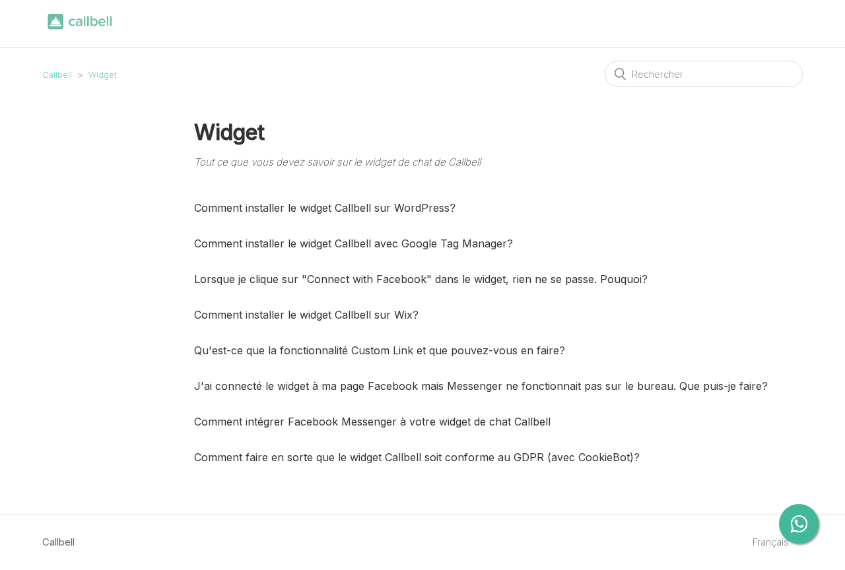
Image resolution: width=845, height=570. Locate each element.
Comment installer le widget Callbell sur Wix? (306, 314)
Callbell (57, 74)
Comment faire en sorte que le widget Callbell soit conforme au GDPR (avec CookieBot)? (417, 457)
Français (772, 542)
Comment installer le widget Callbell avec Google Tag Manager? (353, 243)
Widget (102, 74)
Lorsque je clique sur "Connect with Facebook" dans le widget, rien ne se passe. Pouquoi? (421, 279)
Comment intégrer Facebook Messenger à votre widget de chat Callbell (372, 421)
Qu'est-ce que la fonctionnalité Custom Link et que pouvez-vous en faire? (379, 350)
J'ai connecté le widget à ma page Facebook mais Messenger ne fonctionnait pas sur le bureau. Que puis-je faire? (481, 386)
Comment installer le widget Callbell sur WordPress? (325, 207)
